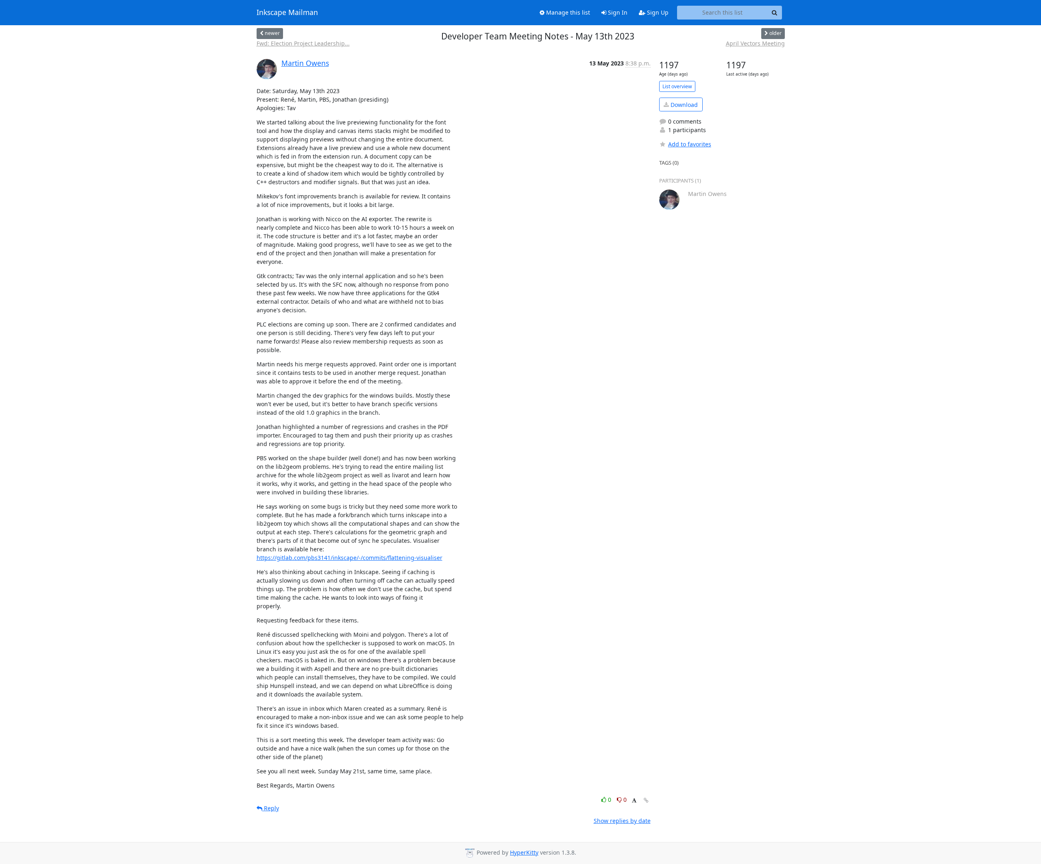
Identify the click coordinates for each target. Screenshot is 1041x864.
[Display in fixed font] (634, 800)
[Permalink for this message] (646, 800)
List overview (677, 86)
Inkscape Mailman (287, 12)
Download (683, 105)
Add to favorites (689, 144)
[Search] (774, 13)
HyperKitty (524, 852)
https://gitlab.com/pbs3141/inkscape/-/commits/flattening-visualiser (349, 557)
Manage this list (567, 12)
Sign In (616, 12)
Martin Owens (305, 63)
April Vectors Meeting (755, 43)
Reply (270, 808)
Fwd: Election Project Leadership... (303, 43)
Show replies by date (622, 821)
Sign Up (657, 12)
